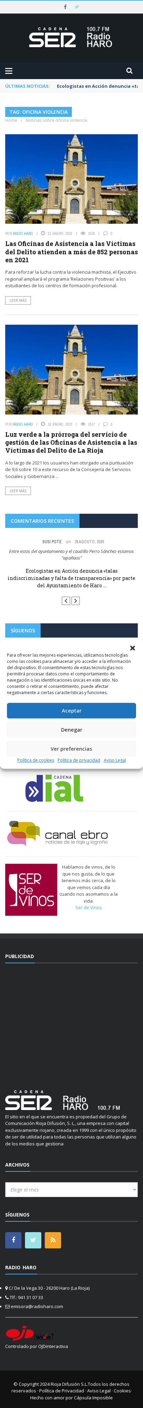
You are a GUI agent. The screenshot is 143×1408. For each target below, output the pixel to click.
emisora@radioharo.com (37, 1306)
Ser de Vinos (88, 907)
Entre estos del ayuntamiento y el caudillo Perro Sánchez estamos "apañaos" (71, 554)
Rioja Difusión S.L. (69, 1384)
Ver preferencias (71, 748)
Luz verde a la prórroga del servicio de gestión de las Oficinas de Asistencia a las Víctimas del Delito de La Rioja (71, 442)
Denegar (71, 729)
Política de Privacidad (61, 1391)
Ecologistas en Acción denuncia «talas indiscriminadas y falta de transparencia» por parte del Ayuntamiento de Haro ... (71, 578)
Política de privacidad (79, 760)
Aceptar (72, 710)
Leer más (18, 300)
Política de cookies (35, 760)
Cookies (122, 1391)
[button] (132, 648)
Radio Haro (23, 233)
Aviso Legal (115, 760)
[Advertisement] (71, 1022)
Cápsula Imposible (93, 1397)
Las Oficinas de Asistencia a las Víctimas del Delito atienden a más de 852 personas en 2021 (71, 251)
